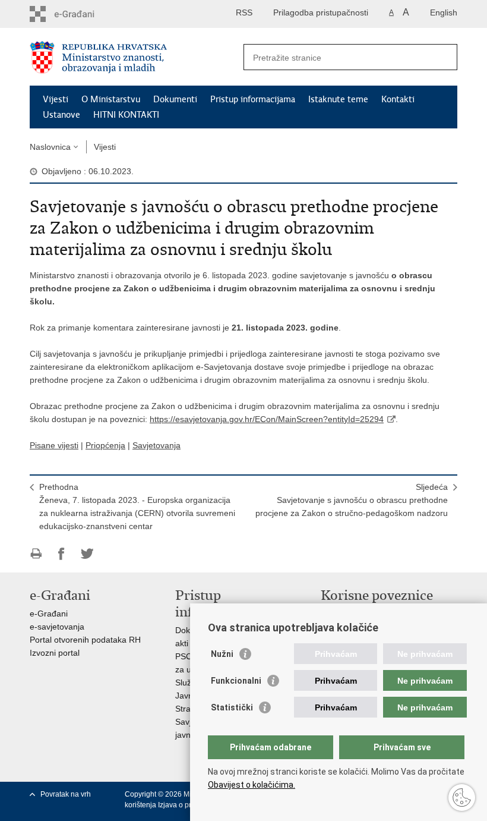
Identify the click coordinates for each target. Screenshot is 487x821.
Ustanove (61, 114)
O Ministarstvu (110, 99)
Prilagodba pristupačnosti (320, 12)
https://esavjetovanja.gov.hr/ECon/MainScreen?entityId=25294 (267, 419)
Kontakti (398, 99)
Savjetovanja (156, 445)
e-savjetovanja (57, 626)
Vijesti (55, 99)
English (443, 12)
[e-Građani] (80, 14)
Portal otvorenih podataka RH (85, 639)
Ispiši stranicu (36, 554)
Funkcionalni (236, 680)
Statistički (232, 707)
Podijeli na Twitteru (87, 554)
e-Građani (49, 613)
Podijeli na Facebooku (61, 554)
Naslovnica (50, 147)
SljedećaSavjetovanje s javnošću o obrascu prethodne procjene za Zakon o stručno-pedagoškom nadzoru (351, 500)
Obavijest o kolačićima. (251, 784)
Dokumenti (175, 99)
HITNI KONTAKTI (126, 114)
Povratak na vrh (65, 794)
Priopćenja (105, 445)
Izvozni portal (55, 653)
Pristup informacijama (252, 99)
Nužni (222, 654)
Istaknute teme (338, 99)
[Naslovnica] (137, 57)
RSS (244, 12)
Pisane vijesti (54, 445)
